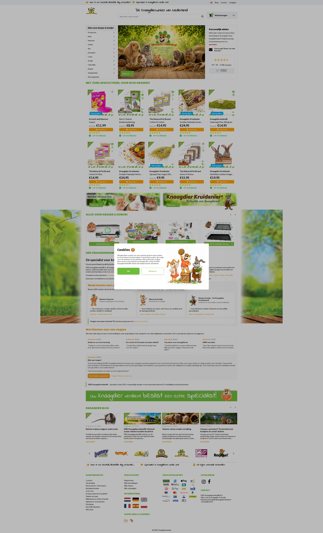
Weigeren (153, 271)
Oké (128, 271)
